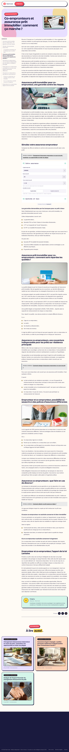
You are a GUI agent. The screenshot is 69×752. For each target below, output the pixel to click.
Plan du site (51, 749)
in (59, 613)
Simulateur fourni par (44, 204)
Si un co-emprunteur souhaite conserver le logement (10, 81)
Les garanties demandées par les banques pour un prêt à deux (10, 51)
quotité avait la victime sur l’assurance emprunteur (39, 67)
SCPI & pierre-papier (41, 744)
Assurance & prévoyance (11, 14)
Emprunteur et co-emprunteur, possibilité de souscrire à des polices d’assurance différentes (10, 68)
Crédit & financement (41, 729)
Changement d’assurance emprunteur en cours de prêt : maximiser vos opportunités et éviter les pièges (17, 643)
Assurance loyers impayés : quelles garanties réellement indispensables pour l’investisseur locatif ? (50, 643)
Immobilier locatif (40, 722)
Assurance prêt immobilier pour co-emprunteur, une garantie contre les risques (9, 43)
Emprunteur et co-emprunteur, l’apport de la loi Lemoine (10, 85)
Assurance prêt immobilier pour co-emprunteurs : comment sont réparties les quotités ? (9, 56)
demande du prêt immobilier (59, 453)
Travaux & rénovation (7, 737)
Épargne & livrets (40, 742)
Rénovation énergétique (7, 739)
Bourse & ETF (39, 737)
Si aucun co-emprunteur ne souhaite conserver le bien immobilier (9, 77)
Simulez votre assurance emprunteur (8, 47)
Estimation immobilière (41, 724)
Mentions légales (58, 749)
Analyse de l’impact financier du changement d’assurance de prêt (15, 678)
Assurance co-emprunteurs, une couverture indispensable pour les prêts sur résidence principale (9, 62)
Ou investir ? (39, 727)
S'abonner (19, 3)
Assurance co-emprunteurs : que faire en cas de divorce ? (9, 73)
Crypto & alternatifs (40, 739)
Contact (65, 749)
